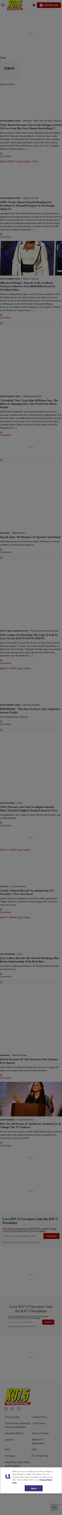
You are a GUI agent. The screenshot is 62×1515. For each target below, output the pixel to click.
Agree (33, 1488)
